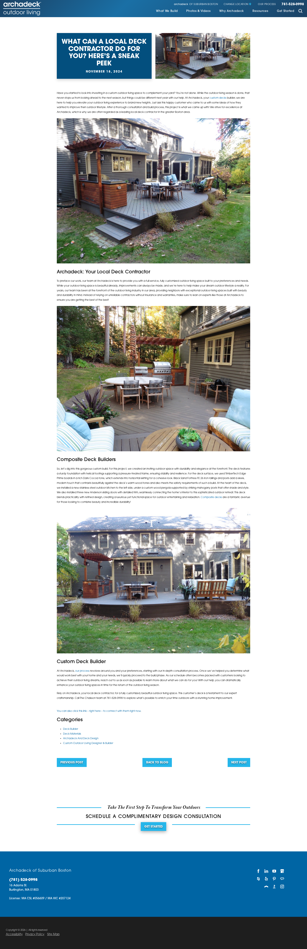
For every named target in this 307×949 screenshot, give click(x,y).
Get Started (285, 11)
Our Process (267, 4)
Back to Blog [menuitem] (157, 762)
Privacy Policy (34, 934)
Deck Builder (70, 729)
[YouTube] (274, 871)
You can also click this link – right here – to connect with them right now (99, 711)
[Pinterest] (274, 879)
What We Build (167, 11)
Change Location (236, 4)
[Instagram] (282, 886)
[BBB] (274, 886)
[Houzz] (259, 879)
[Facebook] (259, 871)
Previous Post (71, 762)
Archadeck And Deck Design (80, 738)
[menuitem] (167, 11)
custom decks (217, 98)
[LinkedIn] (266, 871)
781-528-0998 (293, 4)
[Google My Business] (282, 871)
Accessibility (14, 934)
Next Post (239, 762)
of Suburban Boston (196, 4)
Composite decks (211, 497)
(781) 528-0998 (23, 880)
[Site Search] (300, 11)
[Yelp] (266, 879)
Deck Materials (72, 734)
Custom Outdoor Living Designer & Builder (88, 743)
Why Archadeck (231, 11)
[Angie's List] (282, 879)
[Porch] (266, 886)
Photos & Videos (198, 11)
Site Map (53, 934)
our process (82, 671)
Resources (260, 11)
